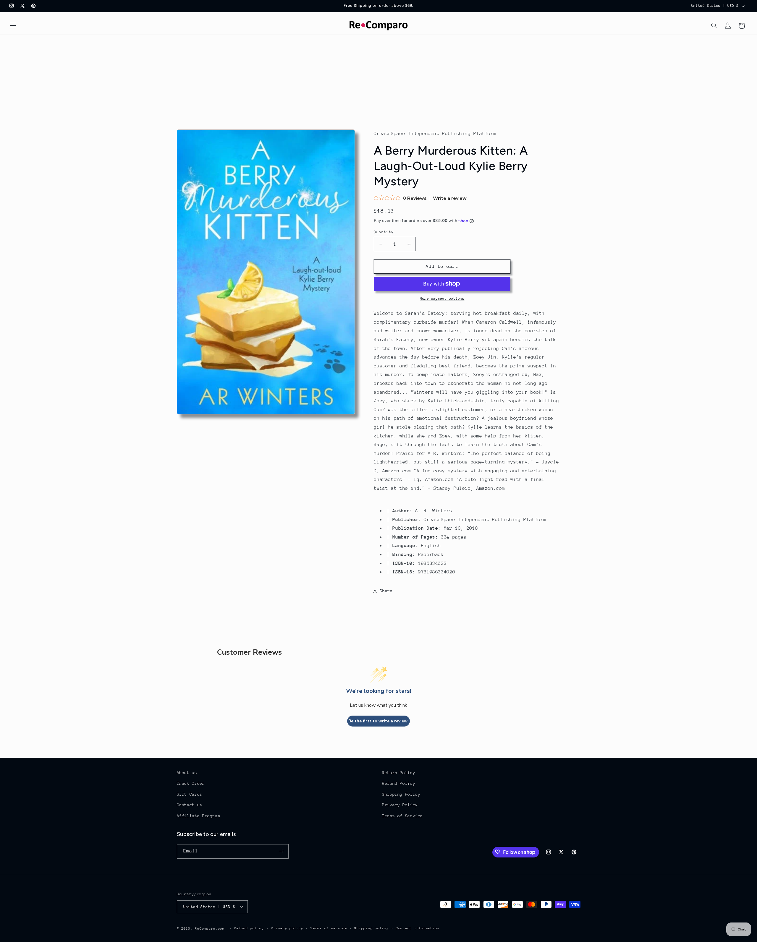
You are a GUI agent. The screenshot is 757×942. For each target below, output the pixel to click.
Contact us (189, 805)
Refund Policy (398, 783)
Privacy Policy (400, 805)
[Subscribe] (281, 851)
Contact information (417, 928)
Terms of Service (402, 815)
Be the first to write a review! (378, 721)
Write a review (450, 198)
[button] (13, 26)
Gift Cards (189, 794)
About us (187, 772)
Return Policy (398, 772)
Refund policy (249, 928)
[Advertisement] (378, 79)
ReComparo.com (210, 928)
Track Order (191, 783)
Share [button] (386, 590)
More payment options (442, 298)
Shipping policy (371, 928)
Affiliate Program (198, 815)
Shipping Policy (401, 794)
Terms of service (328, 928)
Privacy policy (287, 928)
